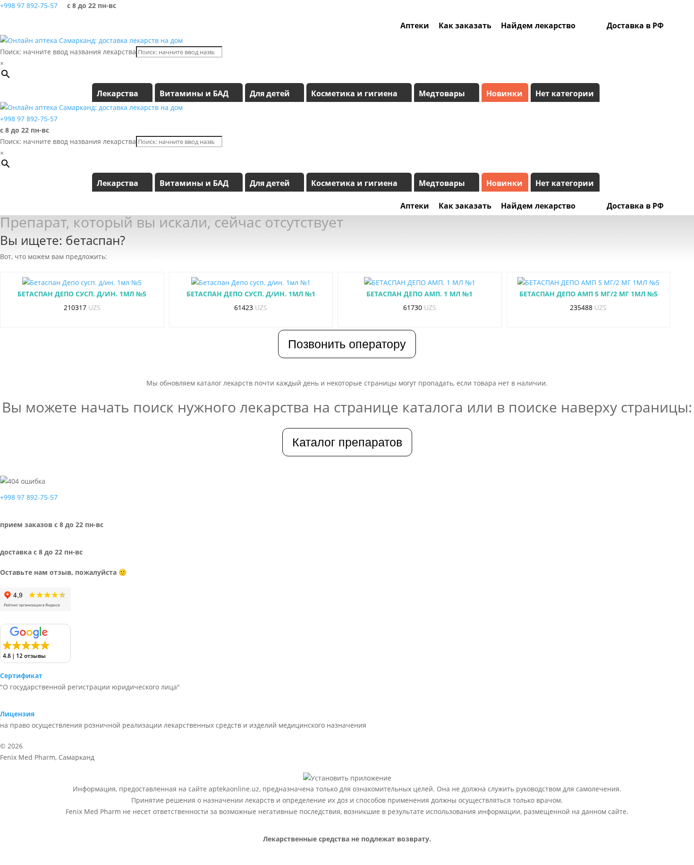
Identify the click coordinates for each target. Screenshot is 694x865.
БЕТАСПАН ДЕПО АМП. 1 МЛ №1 (419, 293)
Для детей (270, 93)
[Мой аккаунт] (673, 25)
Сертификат (21, 675)
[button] (35, 643)
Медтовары (442, 93)
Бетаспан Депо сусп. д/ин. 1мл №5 (81, 293)
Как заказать (465, 25)
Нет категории (564, 93)
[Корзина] (686, 25)
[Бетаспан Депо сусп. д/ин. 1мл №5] (82, 282)
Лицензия (17, 713)
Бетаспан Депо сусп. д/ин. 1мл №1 (250, 293)
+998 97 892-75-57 (29, 5)
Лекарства (117, 93)
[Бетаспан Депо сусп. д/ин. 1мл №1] (251, 282)
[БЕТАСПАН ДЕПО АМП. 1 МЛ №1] (419, 282)
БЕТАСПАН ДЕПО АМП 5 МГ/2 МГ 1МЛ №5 (588, 293)
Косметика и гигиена (354, 93)
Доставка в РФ (635, 25)
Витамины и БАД (194, 93)
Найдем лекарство (538, 25)
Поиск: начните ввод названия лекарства (68, 51)
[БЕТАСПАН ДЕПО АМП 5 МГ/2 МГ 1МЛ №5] (588, 282)
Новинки (504, 93)
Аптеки (414, 25)
